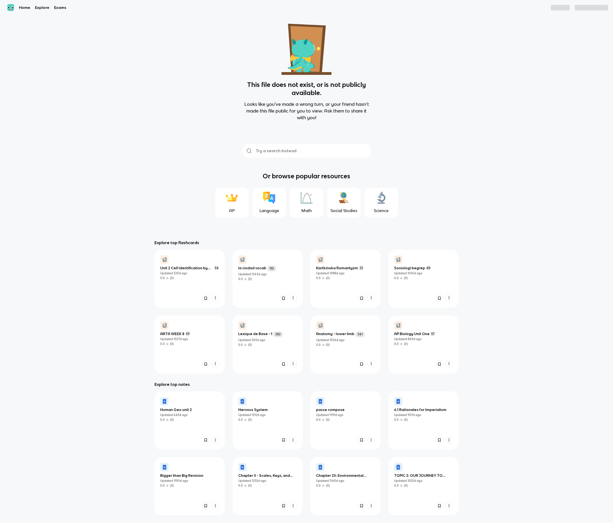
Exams (60, 7)
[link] (189, 279)
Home (24, 7)
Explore (42, 7)
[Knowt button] (206, 298)
